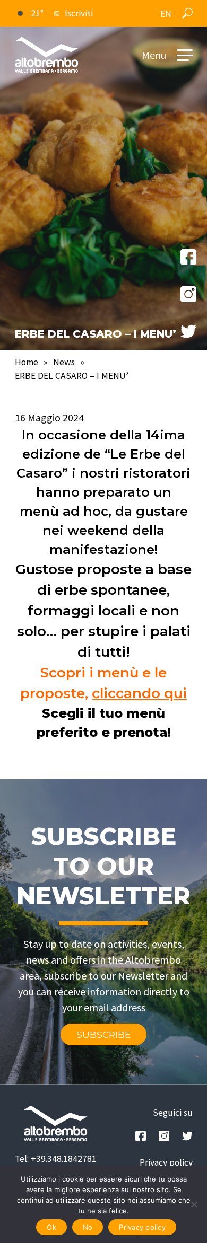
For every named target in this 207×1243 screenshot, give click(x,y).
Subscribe (103, 1034)
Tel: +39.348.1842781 (56, 1159)
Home (26, 362)
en (165, 14)
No (88, 1227)
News (64, 362)
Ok (51, 1227)
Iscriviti (79, 13)
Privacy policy (166, 1162)
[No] (193, 1204)
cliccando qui (139, 693)
